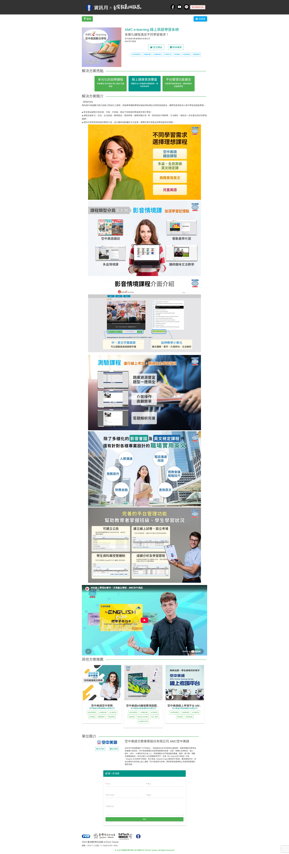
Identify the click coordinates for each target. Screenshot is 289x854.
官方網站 (157, 47)
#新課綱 (176, 54)
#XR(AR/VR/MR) (142, 717)
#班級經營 (186, 54)
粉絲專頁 (177, 47)
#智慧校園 (147, 54)
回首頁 (201, 19)
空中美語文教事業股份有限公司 (102, 708)
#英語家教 (111, 717)
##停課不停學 (143, 721)
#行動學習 (167, 54)
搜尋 (88, 19)
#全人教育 (154, 717)
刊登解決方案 (198, 7)
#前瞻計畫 (157, 54)
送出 (144, 819)
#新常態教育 (136, 54)
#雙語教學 (196, 54)
